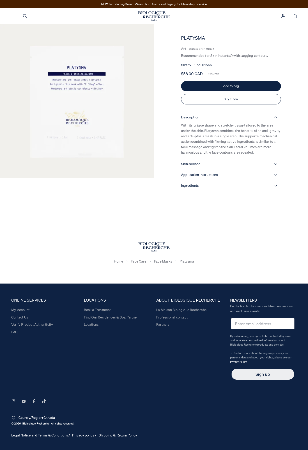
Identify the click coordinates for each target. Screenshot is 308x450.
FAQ (14, 332)
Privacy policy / (84, 435)
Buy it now (231, 99)
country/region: (33, 417)
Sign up (262, 374)
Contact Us (19, 317)
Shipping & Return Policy (118, 435)
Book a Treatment (97, 309)
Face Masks (163, 261)
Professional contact (172, 317)
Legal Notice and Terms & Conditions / (40, 435)
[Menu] (12, 16)
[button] (25, 16)
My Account (20, 309)
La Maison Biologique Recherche (181, 309)
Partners (163, 324)
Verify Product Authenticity (32, 324)
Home (118, 261)
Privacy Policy (238, 362)
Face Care (138, 261)
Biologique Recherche (36, 423)
